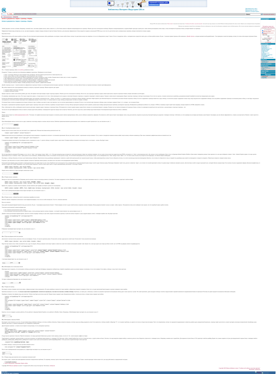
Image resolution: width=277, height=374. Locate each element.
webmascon (52, 365)
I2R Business (264, 60)
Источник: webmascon (254, 369)
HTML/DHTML (15, 16)
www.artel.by (21, 69)
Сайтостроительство (7, 16)
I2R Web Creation (265, 61)
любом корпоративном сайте (21, 114)
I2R (1, 16)
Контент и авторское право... (253, 11)
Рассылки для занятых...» (269, 14)
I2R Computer (264, 62)
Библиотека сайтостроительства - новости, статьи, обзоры (268, 31)
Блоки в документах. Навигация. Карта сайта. (16, 363)
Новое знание (170, 23)
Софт (263, 68)
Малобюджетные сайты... (252, 8)
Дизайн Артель (190, 36)
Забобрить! (4, 14)
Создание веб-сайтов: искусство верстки (193, 23)
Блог (11, 13)
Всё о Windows (265, 67)
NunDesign (269, 42)
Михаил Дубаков (13, 365)
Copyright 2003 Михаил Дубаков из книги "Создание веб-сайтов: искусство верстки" (239, 368)
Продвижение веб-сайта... (252, 10)
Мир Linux (264, 69)
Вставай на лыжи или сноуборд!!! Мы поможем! (268, 27)
